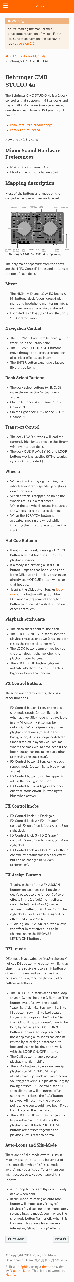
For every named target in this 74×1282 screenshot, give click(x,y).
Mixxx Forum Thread (25, 130)
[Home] (6, 56)
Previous (17, 1239)
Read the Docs (20, 1270)
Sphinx (25, 1267)
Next (59, 1239)
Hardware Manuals (28, 56)
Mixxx (39, 6)
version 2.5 (26, 43)
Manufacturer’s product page (31, 125)
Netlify (10, 1274)
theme (46, 1267)
